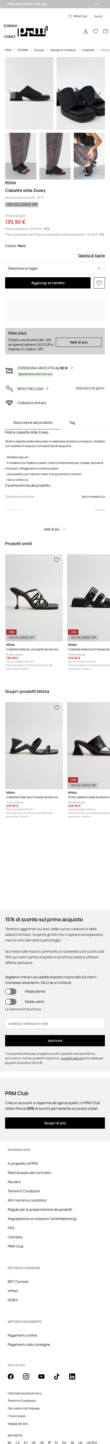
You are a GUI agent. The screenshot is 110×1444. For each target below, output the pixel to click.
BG (10, 1418)
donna (10, 25)
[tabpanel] (55, 481)
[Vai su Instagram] (29, 1355)
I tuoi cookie (16, 1391)
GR (34, 1418)
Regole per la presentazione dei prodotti (40, 1209)
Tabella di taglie (91, 255)
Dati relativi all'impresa (24, 1384)
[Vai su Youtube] (44, 1355)
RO (64, 1418)
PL (56, 1418)
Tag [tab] (72, 422)
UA (80, 1418)
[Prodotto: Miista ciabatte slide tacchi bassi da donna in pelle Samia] (34, 745)
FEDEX (13, 1291)
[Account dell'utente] (86, 31)
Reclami (14, 1181)
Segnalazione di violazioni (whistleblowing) (42, 1218)
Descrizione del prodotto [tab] (33, 422)
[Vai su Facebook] (14, 1355)
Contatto (15, 1237)
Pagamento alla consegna (29, 1328)
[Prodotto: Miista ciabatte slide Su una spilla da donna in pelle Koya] (34, 597)
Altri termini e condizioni (27, 1200)
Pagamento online (22, 1318)
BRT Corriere (18, 1273)
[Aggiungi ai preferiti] (99, 282)
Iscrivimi (55, 1040)
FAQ (11, 1227)
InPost (13, 1282)
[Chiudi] (96, 4)
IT (49, 1418)
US (10, 1424)
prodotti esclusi (72, 1058)
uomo (9, 36)
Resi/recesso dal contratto (29, 1172)
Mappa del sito (18, 1399)
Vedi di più (79, 342)
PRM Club (15, 1246)
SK (72, 1418)
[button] (55, 268)
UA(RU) (91, 1418)
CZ (18, 1418)
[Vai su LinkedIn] (75, 1355)
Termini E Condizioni (24, 1190)
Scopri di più (55, 1122)
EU (26, 1418)
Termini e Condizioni (22, 1376)
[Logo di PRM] (33, 31)
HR (42, 1418)
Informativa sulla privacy (25, 1369)
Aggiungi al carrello (48, 282)
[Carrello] (106, 31)
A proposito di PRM (23, 1163)
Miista (10, 182)
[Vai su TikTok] (60, 1355)
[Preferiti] (96, 31)
